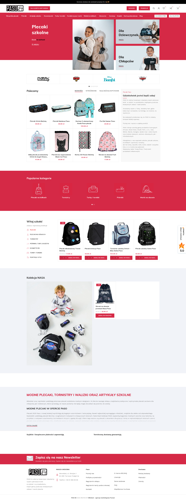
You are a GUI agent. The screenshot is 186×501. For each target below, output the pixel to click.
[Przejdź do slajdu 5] (96, 86)
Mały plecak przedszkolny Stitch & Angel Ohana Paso (38, 157)
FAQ (115, 485)
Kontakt (89, 489)
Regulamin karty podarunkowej (98, 485)
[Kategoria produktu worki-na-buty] (147, 191)
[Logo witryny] (15, 8)
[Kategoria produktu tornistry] (66, 191)
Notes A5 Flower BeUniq (84, 155)
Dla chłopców (174, 16)
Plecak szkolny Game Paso (145, 249)
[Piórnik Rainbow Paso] (61, 107)
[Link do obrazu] (38, 472)
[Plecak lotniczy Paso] (96, 234)
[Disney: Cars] (142, 79)
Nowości (132, 8)
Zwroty (141, 481)
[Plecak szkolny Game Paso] (146, 234)
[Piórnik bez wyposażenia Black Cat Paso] (61, 141)
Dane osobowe (119, 481)
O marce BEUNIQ (120, 473)
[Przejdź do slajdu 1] (89, 86)
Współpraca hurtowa (122, 489)
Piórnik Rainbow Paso (61, 121)
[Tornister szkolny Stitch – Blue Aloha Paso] (121, 234)
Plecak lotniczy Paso (93, 249)
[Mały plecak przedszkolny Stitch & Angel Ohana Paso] (38, 141)
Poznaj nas (90, 473)
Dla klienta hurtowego (39, 8)
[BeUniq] (43, 79)
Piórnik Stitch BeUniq (38, 121)
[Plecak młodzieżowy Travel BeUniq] (70, 234)
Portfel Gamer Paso (107, 121)
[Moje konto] (159, 8)
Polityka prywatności (93, 477)
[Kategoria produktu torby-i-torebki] (93, 191)
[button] (70, 258)
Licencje (117, 477)
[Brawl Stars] (76, 79)
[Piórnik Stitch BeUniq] (38, 107)
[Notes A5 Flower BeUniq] (84, 141)
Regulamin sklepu (93, 481)
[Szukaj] (154, 8)
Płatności (141, 477)
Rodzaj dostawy (144, 473)
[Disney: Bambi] (109, 79)
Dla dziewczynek (160, 16)
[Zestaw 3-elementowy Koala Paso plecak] (84, 107)
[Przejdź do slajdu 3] (93, 86)
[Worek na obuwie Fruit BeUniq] (107, 141)
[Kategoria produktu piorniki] (120, 191)
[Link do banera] (137, 31)
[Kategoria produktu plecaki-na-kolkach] (39, 191)
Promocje (144, 8)
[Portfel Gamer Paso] (107, 107)
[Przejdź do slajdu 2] (91, 86)
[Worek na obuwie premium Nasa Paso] (105, 293)
